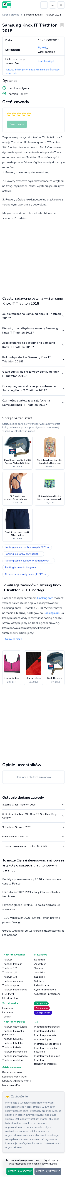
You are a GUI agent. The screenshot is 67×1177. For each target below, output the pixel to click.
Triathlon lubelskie (12, 1043)
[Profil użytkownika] (52, 5)
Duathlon (39, 959)
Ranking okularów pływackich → (23, 554)
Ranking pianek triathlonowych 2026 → (27, 547)
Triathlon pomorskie (45, 1035)
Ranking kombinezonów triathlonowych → (29, 560)
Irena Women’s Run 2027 (16, 836)
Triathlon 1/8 (9, 976)
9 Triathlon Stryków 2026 (16, 827)
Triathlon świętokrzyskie (47, 1044)
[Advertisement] (33, 256)
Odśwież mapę (13, 639)
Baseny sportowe (12, 1072)
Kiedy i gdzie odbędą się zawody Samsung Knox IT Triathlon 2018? (30, 330)
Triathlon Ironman (12, 964)
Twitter (6, 1016)
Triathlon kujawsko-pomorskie (13, 1032)
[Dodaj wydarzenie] (44, 5)
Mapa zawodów (11, 1085)
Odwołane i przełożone (47, 994)
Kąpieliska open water (15, 1076)
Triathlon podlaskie (44, 1031)
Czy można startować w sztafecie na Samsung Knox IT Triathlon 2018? (26, 403)
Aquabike (39, 972)
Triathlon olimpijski (12, 981)
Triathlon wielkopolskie (47, 1056)
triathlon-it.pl (46, 61)
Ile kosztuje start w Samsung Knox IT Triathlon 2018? (26, 359)
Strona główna (10, 14)
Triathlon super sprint (14, 989)
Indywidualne (41, 985)
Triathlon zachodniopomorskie (45, 1062)
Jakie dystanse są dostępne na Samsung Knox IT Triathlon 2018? (28, 345)
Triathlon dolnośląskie (14, 1026)
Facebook (7, 1008)
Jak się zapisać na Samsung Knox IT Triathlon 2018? (31, 316)
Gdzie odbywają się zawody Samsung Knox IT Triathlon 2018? (30, 374)
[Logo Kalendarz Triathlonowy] (6, 4)
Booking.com (45, 598)
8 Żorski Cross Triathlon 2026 (19, 804)
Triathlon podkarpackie (47, 1026)
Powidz (42, 48)
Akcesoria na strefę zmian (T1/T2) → (26, 574)
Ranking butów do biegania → (22, 567)
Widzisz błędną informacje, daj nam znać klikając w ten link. (32, 71)
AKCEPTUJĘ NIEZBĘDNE (48, 1171)
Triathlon (7, 959)
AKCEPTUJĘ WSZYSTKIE (20, 1171)
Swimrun (39, 968)
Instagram (8, 1012)
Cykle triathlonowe (45, 989)
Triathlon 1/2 (9, 968)
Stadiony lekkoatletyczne (16, 1081)
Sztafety (39, 981)
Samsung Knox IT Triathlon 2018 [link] (42, 14)
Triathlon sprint (11, 985)
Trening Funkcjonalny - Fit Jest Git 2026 (24, 846)
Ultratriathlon (10, 998)
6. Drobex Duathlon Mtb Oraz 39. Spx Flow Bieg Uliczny (29, 815)
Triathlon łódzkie (11, 1047)
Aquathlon (40, 964)
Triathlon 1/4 (9, 972)
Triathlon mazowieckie (15, 1056)
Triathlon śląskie (43, 1039)
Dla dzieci (39, 976)
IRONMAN (8, 994)
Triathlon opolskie (12, 1060)
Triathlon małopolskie (14, 1051)
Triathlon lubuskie (12, 1039)
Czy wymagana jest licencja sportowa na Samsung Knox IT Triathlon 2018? (29, 388)
